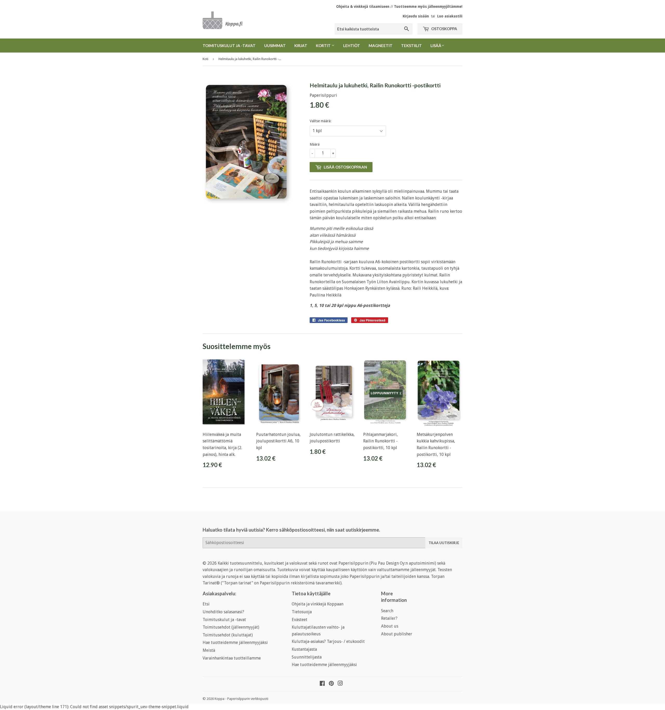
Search (387, 610)
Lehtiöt (351, 45)
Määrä (315, 144)
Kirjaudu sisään (416, 16)
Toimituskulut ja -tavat (229, 45)
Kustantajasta (304, 649)
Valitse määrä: (320, 121)
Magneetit (381, 45)
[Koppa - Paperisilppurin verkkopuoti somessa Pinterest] (331, 683)
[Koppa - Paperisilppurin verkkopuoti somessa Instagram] (340, 683)
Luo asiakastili (449, 16)
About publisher (396, 633)
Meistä (209, 650)
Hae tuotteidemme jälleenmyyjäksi (235, 642)
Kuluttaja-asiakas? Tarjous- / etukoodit (328, 641)
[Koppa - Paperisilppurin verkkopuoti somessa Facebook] (322, 683)
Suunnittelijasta (307, 657)
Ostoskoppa (443, 28)
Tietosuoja (302, 611)
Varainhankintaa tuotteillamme (232, 658)
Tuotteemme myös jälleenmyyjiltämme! (428, 6)
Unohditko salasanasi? (223, 611)
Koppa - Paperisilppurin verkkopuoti (241, 699)
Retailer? (389, 618)
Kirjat (300, 45)
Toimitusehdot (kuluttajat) (228, 634)
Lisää (435, 45)
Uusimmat (275, 45)
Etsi (206, 604)
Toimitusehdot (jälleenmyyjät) (231, 627)
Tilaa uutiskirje (444, 543)
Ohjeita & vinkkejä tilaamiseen (362, 6)
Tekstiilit (411, 45)
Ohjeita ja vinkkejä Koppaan (317, 604)
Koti (205, 59)
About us (389, 626)
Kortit (323, 45)
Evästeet (299, 619)
